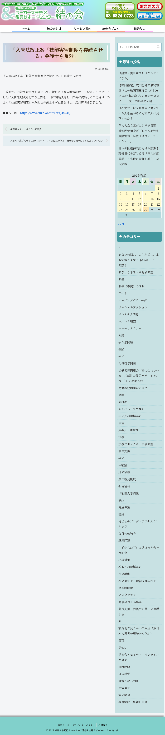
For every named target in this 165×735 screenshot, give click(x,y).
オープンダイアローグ (132, 300)
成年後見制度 (127, 479)
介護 (121, 335)
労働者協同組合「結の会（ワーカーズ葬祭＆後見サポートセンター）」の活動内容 (138, 375)
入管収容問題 (127, 363)
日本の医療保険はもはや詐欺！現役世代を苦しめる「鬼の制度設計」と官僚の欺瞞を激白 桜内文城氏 (138, 156)
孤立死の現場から (130, 416)
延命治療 (124, 472)
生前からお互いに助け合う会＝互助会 (138, 550)
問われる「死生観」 (131, 409)
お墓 (121, 279)
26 (139, 210)
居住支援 (124, 451)
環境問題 (124, 540)
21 (152, 204)
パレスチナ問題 (128, 314)
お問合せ (102, 725)
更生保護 (124, 507)
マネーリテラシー (130, 328)
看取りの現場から (130, 567)
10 (126, 199)
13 (145, 199)
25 (133, 210)
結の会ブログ (127, 595)
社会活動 (124, 574)
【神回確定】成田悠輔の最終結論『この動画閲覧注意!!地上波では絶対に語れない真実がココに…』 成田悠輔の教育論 (138, 93)
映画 (121, 500)
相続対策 (124, 560)
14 (152, 199)
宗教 (121, 437)
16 (120, 204)
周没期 (122, 402)
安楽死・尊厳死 (128, 430)
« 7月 (120, 224)
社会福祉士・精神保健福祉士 (137, 581)
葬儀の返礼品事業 (130, 602)
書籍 (121, 514)
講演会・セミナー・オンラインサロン (138, 657)
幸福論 (122, 465)
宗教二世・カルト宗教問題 (135, 444)
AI (120, 248)
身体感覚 (124, 674)
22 (158, 204)
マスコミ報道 (127, 321)
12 (139, 199)
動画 (121, 395)
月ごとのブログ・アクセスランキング (138, 523)
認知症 (122, 647)
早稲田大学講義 (128, 493)
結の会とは (63, 725)
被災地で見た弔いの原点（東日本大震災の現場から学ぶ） (138, 630)
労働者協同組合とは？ (132, 388)
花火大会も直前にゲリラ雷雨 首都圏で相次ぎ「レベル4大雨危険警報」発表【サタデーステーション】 (138, 133)
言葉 (121, 640)
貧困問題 (124, 667)
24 (126, 210)
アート (122, 293)
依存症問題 (125, 342)
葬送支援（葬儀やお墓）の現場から (138, 611)
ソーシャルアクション (132, 307)
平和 (121, 458)
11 (133, 199)
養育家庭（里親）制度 (132, 702)
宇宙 (121, 423)
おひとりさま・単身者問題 (135, 272)
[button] (158, 47)
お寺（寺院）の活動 (131, 286)
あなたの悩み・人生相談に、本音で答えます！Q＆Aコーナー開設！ (138, 259)
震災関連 (124, 695)
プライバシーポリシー (83, 725)
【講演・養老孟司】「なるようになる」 (138, 75)
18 (133, 204)
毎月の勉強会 (127, 533)
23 (120, 210)
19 (139, 204)
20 (145, 204)
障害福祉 (124, 688)
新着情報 (124, 486)
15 (158, 199)
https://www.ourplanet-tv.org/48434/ (45, 113)
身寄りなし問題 (128, 681)
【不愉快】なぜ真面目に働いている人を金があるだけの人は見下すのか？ (138, 113)
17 (126, 204)
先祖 (121, 356)
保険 (121, 349)
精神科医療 (125, 588)
